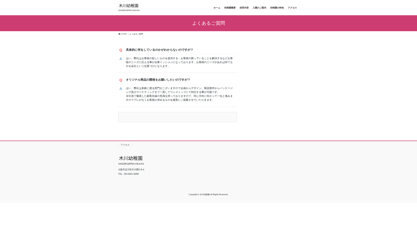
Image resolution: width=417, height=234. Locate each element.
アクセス (125, 144)
